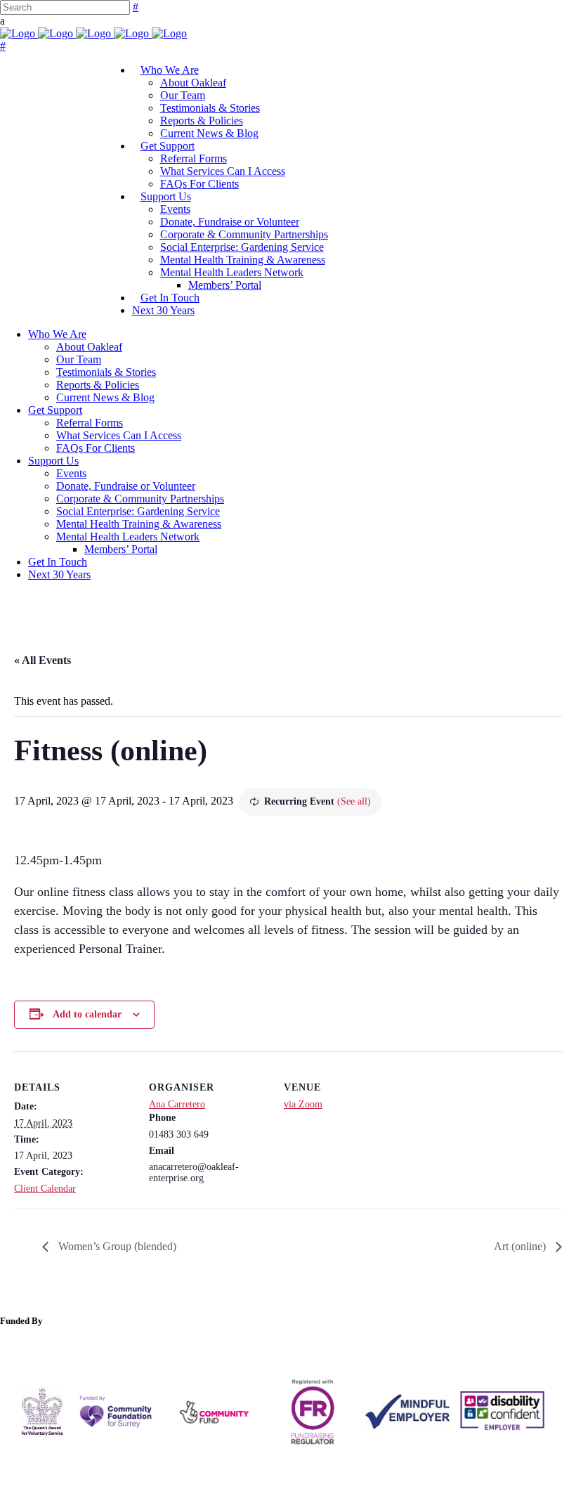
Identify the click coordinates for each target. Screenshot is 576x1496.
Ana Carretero (177, 1104)
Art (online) (521, 1246)
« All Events (42, 660)
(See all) (354, 801)
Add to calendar (87, 1014)
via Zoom (303, 1104)
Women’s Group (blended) (115, 1246)
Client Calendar (45, 1188)
